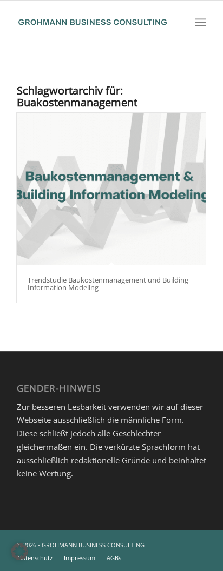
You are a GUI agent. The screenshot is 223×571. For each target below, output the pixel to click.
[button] (19, 551)
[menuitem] (200, 22)
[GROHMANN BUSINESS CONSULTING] (92, 22)
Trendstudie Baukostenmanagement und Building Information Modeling (108, 283)
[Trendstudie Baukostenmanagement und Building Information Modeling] (111, 189)
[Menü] (200, 22)
